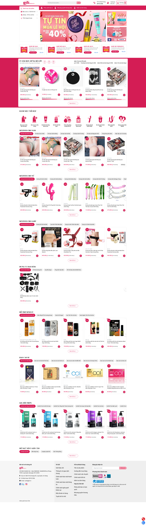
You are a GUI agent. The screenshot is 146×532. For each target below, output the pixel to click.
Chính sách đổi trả (79, 477)
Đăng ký (123, 468)
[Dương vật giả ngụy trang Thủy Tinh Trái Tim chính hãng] (116, 192)
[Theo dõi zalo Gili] (23, 484)
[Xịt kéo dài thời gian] (56, 119)
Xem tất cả (72, 103)
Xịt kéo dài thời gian (56, 125)
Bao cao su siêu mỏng (34, 125)
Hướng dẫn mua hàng (80, 471)
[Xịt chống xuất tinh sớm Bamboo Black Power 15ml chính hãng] (116, 328)
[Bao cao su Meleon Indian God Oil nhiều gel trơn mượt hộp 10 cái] (51, 373)
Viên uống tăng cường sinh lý (67, 125)
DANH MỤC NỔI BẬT (27, 111)
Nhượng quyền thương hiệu (64, 8)
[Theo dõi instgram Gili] (26, 484)
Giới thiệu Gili (60, 468)
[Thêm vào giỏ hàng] (37, 95)
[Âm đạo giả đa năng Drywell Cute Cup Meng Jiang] (95, 76)
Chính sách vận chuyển (81, 474)
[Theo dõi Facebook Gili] (20, 484)
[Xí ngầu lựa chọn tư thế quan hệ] (51, 76)
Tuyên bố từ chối (61, 496)
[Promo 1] (117, 18)
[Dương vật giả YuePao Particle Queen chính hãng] (73, 192)
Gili (29, 500)
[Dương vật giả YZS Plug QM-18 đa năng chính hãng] (51, 192)
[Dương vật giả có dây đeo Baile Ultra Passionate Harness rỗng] (29, 192)
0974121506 (100, 3)
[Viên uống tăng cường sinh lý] (67, 119)
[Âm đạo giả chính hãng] (100, 119)
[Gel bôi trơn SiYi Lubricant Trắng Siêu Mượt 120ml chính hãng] (73, 419)
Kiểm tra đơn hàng (82, 8)
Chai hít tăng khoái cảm (78, 125)
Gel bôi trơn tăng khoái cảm (46, 125)
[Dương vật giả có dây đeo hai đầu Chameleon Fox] (73, 237)
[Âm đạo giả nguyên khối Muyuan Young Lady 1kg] (29, 76)
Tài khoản (112, 2)
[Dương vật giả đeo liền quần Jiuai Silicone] (51, 237)
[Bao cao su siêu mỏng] (34, 119)
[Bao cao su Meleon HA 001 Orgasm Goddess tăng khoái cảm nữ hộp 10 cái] (116, 373)
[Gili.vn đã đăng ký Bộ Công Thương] (98, 481)
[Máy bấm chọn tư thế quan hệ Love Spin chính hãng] (73, 76)
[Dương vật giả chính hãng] (89, 119)
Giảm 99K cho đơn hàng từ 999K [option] (90, 63)
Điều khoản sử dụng (62, 493)
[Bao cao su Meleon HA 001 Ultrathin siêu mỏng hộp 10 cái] (73, 373)
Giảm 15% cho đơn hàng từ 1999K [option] (107, 63)
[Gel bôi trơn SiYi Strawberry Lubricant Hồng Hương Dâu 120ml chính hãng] (116, 419)
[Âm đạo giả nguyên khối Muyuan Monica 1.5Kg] (116, 146)
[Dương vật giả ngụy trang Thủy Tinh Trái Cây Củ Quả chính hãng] (95, 192)
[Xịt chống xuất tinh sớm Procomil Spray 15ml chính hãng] (29, 328)
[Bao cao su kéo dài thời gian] (23, 119)
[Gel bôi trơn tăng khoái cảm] (45, 119)
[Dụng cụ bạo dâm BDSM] (122, 119)
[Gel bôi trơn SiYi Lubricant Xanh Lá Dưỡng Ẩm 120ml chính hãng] (29, 419)
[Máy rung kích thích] (111, 119)
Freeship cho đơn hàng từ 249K (124, 63)
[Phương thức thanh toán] (101, 476)
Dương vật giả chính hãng (89, 125)
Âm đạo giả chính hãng (100, 125)
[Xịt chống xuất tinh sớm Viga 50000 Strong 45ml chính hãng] (73, 328)
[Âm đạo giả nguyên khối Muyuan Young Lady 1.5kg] (116, 76)
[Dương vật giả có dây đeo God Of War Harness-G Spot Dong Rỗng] (95, 237)
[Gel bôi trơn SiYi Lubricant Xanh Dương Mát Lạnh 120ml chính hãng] (51, 419)
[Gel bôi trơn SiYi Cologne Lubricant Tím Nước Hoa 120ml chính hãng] (95, 419)
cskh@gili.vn (28, 480)
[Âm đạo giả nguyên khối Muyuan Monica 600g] (95, 146)
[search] (79, 2)
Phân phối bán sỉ (48, 8)
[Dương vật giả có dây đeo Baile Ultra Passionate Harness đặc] (116, 237)
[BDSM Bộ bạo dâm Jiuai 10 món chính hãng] (29, 283)
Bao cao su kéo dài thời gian (23, 125)
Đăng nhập (112, 3)
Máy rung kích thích (111, 125)
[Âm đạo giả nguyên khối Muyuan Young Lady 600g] (29, 146)
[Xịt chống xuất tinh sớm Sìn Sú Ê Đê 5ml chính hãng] (95, 328)
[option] (73, 26)
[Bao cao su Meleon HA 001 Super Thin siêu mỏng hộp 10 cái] (95, 373)
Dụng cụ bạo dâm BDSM (122, 125)
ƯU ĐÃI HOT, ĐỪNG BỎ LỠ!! (30, 61)
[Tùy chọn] (102, 210)
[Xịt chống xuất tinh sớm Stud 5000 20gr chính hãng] (51, 328)
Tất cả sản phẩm (79, 468)
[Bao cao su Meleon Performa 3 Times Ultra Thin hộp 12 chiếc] (29, 373)
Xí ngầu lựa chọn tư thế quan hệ (49, 89)
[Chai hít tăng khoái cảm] (78, 119)
